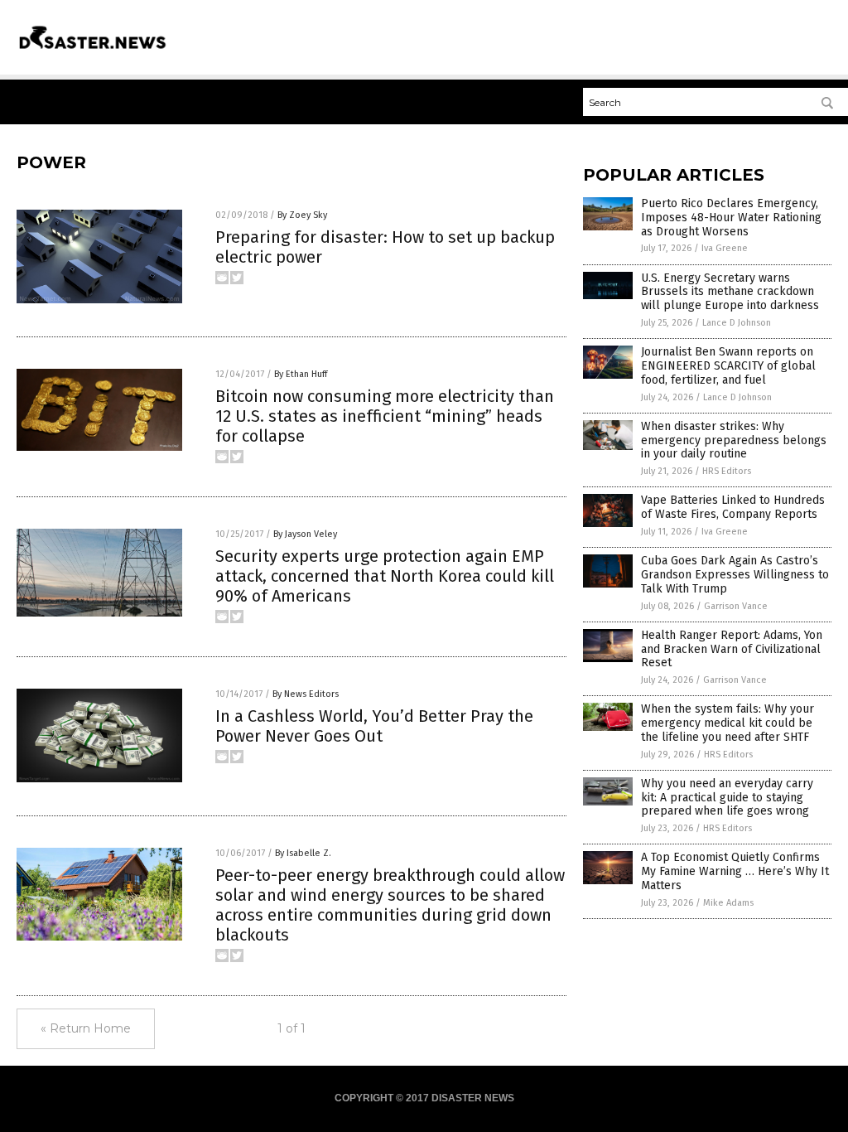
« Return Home (86, 1028)
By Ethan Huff (300, 374)
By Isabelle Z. (303, 853)
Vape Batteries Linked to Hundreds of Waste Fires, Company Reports (733, 507)
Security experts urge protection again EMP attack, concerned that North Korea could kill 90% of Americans (384, 576)
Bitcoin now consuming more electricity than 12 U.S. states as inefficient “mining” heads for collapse (384, 416)
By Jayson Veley (305, 534)
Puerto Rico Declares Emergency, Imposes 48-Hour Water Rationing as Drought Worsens (731, 217)
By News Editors (305, 694)
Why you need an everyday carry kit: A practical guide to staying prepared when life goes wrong (727, 797)
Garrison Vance (736, 606)
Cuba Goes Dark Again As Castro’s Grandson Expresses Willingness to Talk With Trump (735, 575)
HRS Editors (726, 471)
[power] (93, 51)
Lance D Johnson (736, 322)
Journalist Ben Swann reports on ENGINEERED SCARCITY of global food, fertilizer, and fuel (728, 366)
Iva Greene (724, 248)
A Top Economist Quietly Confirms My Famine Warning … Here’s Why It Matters (735, 871)
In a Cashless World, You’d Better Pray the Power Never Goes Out (374, 726)
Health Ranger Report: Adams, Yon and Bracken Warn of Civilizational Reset (731, 649)
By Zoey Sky (302, 215)
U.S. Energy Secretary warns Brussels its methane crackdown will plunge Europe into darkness (730, 292)
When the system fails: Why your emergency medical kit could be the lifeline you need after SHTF (727, 723)
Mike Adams (728, 902)
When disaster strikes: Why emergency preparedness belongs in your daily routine (733, 440)
